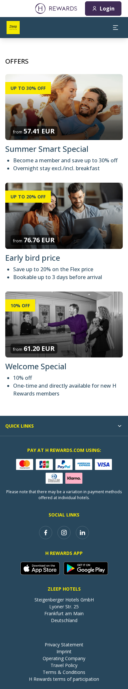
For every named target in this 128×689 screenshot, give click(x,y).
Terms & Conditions (64, 672)
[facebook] (45, 532)
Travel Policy (64, 665)
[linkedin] (82, 532)
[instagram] (64, 532)
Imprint (64, 651)
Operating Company (64, 658)
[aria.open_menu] (115, 27)
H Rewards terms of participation (64, 679)
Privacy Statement (64, 644)
